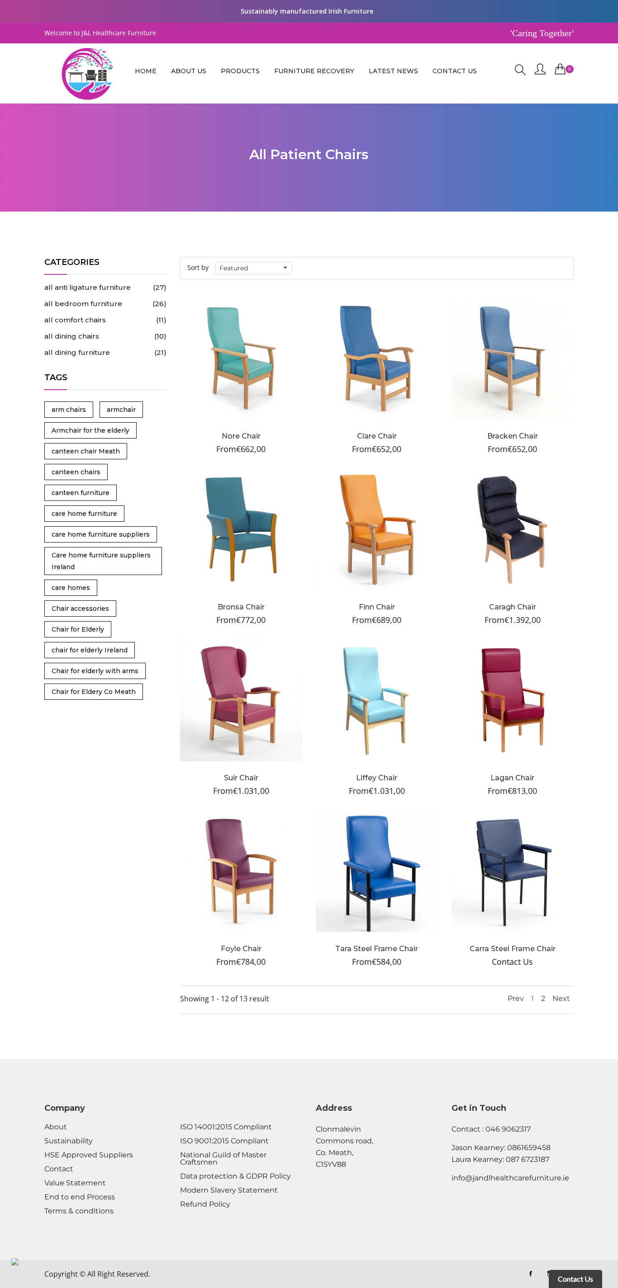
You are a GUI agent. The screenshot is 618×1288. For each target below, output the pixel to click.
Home (146, 71)
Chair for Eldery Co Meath (94, 692)
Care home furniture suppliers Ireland (101, 561)
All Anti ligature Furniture (105, 287)
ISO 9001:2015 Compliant (224, 1141)
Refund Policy (205, 1204)
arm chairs (69, 410)
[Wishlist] (216, 370)
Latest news (393, 71)
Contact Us (455, 71)
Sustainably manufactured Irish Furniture (307, 11)
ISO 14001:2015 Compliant (226, 1127)
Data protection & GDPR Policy (235, 1176)
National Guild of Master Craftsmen (223, 1158)
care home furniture (84, 514)
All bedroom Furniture (105, 303)
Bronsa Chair (241, 607)
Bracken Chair (512, 436)
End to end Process (79, 1197)
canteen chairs (76, 472)
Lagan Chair (512, 778)
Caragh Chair (512, 607)
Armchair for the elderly (90, 430)
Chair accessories (80, 608)
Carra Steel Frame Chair (513, 948)
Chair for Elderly (78, 629)
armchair (121, 410)
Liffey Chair (376, 778)
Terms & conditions (79, 1211)
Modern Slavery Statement (229, 1190)
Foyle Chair (241, 948)
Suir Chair (241, 778)
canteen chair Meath (86, 451)
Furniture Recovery (314, 71)
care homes (71, 588)
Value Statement (75, 1183)
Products (240, 71)
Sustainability (68, 1141)
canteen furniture (80, 493)
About (55, 1127)
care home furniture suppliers (101, 534)
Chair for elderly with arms (95, 671)
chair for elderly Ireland (90, 650)
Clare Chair (377, 436)
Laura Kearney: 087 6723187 (500, 1159)
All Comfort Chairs (105, 320)
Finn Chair (377, 607)
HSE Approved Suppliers (88, 1155)
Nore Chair (241, 436)
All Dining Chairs (105, 336)
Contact (58, 1169)
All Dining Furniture (105, 352)
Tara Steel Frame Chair (376, 948)
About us (188, 71)
